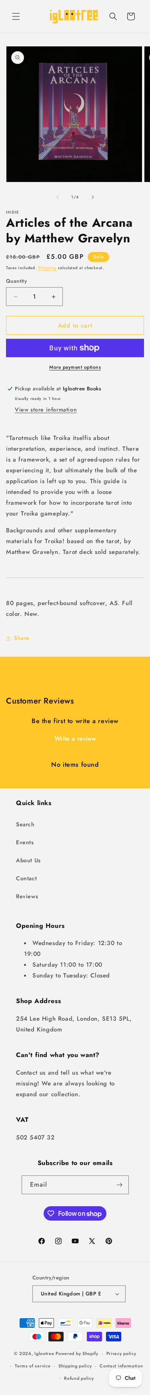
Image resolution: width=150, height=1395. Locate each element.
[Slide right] (93, 197)
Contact (26, 878)
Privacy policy (121, 1353)
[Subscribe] (119, 1184)
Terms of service (32, 1366)
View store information (46, 410)
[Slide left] (57, 197)
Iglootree (44, 1353)
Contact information (121, 1366)
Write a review (75, 738)
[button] (16, 16)
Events (25, 842)
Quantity (16, 281)
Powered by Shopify (77, 1353)
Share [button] (22, 638)
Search (25, 824)
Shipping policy (75, 1366)
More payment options (75, 367)
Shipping (47, 268)
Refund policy (79, 1378)
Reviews (27, 896)
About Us (28, 860)
